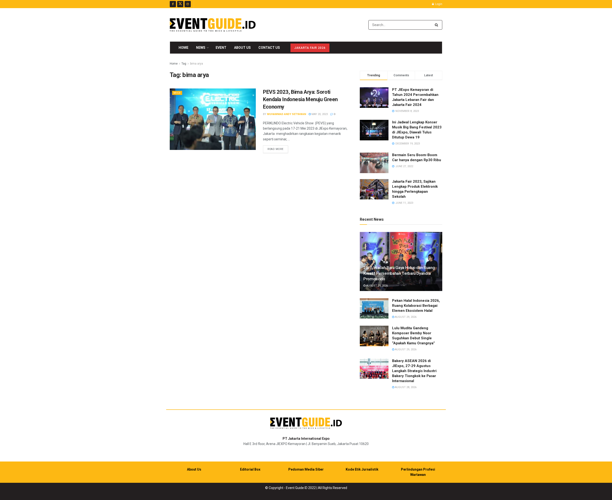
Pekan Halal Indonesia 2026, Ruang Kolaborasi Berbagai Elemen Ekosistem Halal (416, 305)
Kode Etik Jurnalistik (362, 469)
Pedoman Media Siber (306, 469)
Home (183, 47)
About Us (242, 47)
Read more (278, 149)
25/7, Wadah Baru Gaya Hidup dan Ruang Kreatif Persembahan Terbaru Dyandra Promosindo (399, 273)
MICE (177, 92)
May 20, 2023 (319, 114)
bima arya (196, 63)
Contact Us (269, 47)
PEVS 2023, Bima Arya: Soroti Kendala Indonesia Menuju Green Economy (300, 99)
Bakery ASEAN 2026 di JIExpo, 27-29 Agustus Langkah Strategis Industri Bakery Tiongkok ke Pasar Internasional (414, 371)
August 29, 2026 (377, 285)
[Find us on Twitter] (180, 4)
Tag (183, 63)
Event (221, 47)
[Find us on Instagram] (188, 4)
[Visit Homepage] (213, 25)
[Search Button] (437, 25)
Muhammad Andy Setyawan (286, 114)
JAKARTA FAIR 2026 (310, 47)
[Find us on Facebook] (173, 4)
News (200, 47)
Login (438, 4)
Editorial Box (250, 469)
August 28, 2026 (405, 387)
